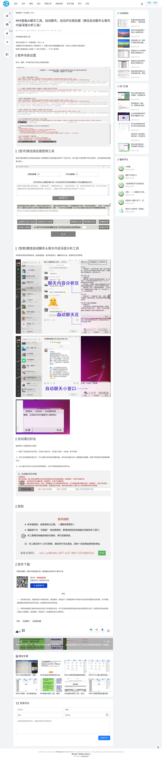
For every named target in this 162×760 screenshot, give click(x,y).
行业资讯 (26, 13)
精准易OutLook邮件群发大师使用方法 (138, 52)
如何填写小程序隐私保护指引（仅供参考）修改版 (138, 135)
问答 (87, 4)
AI (35, 158)
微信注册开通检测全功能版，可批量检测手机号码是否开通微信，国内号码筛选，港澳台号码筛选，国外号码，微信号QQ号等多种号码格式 (138, 94)
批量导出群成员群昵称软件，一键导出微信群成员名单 (138, 21)
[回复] (7, 24)
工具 (28, 37)
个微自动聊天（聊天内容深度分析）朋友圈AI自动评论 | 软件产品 (39, 571)
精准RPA (87, 754)
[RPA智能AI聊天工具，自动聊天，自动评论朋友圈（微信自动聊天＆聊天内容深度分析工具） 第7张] (63, 536)
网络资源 (59, 4)
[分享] (7, 42)
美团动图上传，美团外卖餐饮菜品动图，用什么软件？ (138, 41)
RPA (17, 37)
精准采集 (74, 754)
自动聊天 (26, 621)
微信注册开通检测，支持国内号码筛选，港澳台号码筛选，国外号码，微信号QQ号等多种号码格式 (138, 145)
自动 (37, 158)
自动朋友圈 (37, 621)
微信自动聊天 (36, 248)
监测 (70, 255)
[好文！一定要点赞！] (7, 15)
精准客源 (81, 754)
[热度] (7, 33)
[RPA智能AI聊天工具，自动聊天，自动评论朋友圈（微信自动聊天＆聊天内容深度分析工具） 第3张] (63, 296)
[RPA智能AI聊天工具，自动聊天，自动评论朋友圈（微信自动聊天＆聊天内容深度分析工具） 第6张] (63, 483)
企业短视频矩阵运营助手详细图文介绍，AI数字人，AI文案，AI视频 (138, 115)
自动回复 (40, 255)
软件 (23, 4)
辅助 (59, 255)
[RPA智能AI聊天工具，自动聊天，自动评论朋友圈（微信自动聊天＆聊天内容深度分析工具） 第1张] (63, 106)
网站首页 (19, 13)
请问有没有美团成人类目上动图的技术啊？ (138, 31)
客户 (85, 158)
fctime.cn (21, 31)
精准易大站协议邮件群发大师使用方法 (138, 62)
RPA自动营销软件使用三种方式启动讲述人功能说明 (138, 125)
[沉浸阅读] (7, 54)
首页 (16, 4)
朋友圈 (56, 46)
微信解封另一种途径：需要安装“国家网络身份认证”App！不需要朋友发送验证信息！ (138, 104)
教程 (31, 4)
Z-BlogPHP (85, 756)
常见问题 (70, 4)
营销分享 (48, 4)
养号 (79, 4)
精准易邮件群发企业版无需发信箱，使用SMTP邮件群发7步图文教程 (138, 72)
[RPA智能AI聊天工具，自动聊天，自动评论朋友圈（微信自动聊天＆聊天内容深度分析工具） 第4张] (63, 366)
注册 (155, 3)
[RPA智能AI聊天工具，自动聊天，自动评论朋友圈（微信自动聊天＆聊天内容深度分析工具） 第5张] (43, 416)
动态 (38, 4)
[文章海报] (23, 630)
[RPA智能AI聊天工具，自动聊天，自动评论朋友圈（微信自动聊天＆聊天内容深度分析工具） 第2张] (63, 202)
